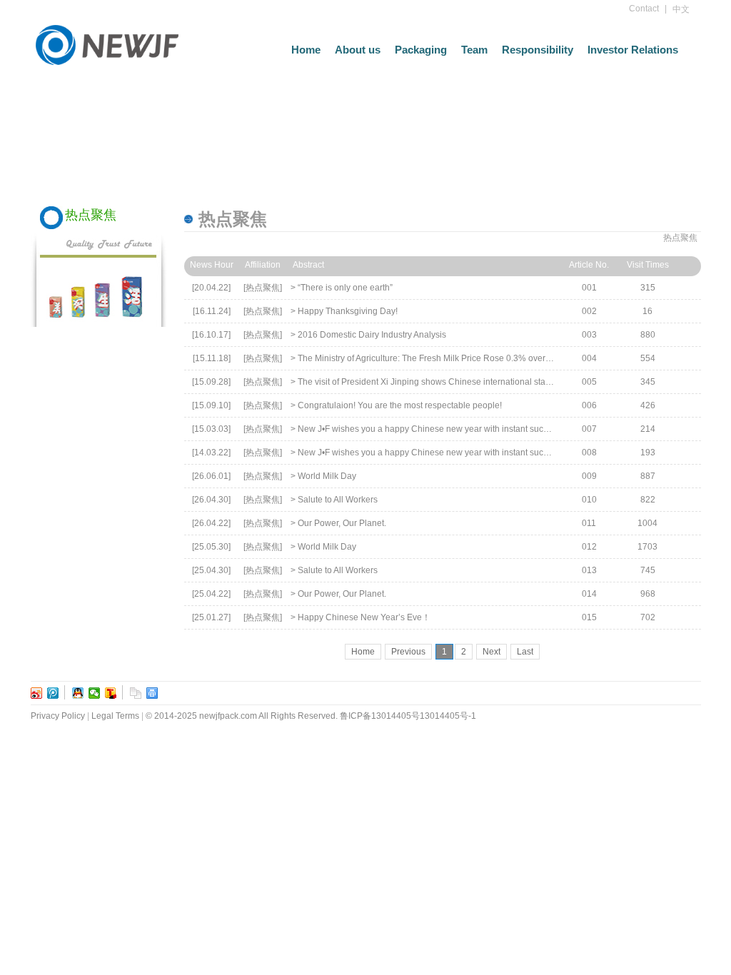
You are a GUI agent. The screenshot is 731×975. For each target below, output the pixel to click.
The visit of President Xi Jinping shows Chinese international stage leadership (448, 382)
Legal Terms (115, 716)
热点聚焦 (680, 238)
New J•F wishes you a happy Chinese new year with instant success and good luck (458, 429)
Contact (644, 9)
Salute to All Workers (338, 500)
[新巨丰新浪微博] (37, 693)
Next (491, 652)
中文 (681, 9)
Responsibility (537, 50)
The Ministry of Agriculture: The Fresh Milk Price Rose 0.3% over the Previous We (454, 358)
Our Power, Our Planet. (342, 523)
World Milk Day (327, 476)
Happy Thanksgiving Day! (348, 311)
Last (525, 652)
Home (306, 50)
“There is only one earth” (345, 288)
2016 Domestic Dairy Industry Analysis (372, 335)
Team (474, 50)
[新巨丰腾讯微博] (53, 693)
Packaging (421, 50)
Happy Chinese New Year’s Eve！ (364, 617)
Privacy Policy (58, 716)
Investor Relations (633, 50)
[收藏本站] (136, 693)
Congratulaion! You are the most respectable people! (400, 405)
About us (357, 50)
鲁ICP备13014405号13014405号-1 (408, 716)
